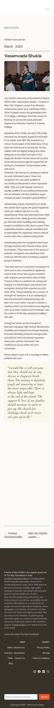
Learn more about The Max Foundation (21, 634)
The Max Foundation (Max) (16, 578)
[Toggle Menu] (47, 9)
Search (7, 692)
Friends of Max (18, 625)
